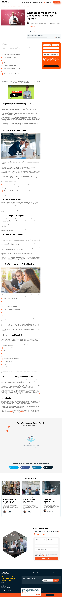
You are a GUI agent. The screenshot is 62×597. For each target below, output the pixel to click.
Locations (59, 572)
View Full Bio (34, 31)
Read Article (5, 515)
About (31, 2)
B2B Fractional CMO (43, 37)
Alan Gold (9, 511)
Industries (27, 2)
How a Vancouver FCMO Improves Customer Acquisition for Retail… (10, 501)
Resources (41, 2)
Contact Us (57, 2)
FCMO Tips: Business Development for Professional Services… (30, 501)
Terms (53, 63)
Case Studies (35, 2)
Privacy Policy (48, 63)
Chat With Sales (50, 595)
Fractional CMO (30, 35)
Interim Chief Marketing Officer (33, 37)
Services (23, 2)
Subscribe (56, 580)
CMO (35, 35)
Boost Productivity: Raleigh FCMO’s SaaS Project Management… (49, 501)
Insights (42, 572)
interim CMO (5, 47)
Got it (38, 594)
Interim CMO (40, 35)
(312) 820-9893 (4, 586)
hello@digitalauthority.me (5, 587)
